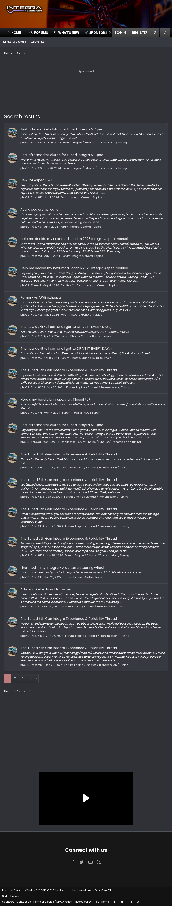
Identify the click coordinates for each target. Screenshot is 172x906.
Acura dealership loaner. (40, 209)
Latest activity (14, 42)
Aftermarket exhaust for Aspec (46, 589)
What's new (68, 32)
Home (16, 32)
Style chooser (10, 896)
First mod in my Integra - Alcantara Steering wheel (62, 567)
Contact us (23, 901)
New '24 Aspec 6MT (36, 180)
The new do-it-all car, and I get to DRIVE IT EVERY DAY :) (66, 326)
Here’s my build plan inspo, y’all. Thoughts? (55, 399)
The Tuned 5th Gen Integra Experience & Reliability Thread (68, 370)
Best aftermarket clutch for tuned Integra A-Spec (61, 129)
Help (96, 901)
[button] (96, 32)
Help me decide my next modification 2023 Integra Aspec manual (74, 238)
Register (37, 42)
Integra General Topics (86, 197)
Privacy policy (83, 901)
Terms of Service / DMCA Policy (52, 901)
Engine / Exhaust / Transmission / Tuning (100, 142)
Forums (41, 32)
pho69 (24, 142)
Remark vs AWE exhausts (41, 297)
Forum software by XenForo (36, 890)
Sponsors (8, 901)
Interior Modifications (87, 577)
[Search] (165, 32)
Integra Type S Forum (86, 413)
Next (32, 678)
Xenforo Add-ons (91, 890)
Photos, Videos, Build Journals (90, 336)
